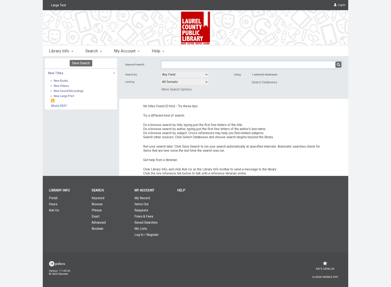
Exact (95, 216)
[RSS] (52, 101)
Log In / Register (146, 235)
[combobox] (184, 74)
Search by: (131, 74)
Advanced (99, 222)
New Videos (61, 85)
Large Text (58, 5)
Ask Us (54, 210)
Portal (53, 198)
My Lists (140, 229)
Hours (53, 204)
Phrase (97, 210)
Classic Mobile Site (325, 276)
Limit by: (130, 81)
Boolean (97, 229)
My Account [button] (125, 51)
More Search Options (176, 89)
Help (181, 190)
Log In (341, 5)
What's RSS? (59, 105)
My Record (142, 198)
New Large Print (64, 96)
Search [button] (92, 51)
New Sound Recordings (68, 91)
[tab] (81, 72)
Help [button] (156, 51)
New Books (61, 80)
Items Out (141, 204)
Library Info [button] (59, 51)
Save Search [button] (81, 63)
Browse (97, 204)
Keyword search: (135, 64)
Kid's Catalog (325, 268)
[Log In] (335, 5)
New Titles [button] (55, 73)
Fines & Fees (143, 216)
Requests (141, 210)
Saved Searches (146, 222)
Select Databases (264, 82)
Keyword (98, 198)
